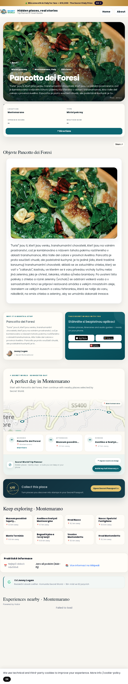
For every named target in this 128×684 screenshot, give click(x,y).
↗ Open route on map (108, 461)
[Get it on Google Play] (109, 338)
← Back (13, 62)
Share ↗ (119, 144)
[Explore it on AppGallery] (95, 345)
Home (106, 11)
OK (6, 679)
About (121, 11)
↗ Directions (64, 131)
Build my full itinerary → (107, 468)
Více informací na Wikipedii (84, 565)
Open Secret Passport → (106, 488)
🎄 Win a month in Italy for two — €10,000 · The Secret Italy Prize (63, 3)
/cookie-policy (111, 673)
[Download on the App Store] (81, 338)
